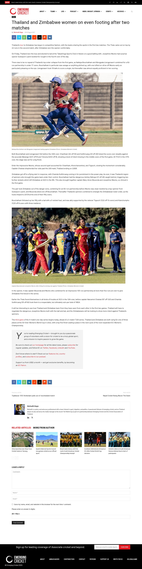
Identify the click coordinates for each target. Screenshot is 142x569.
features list (53, 354)
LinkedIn (61, 348)
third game (19, 320)
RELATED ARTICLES (21, 427)
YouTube (71, 348)
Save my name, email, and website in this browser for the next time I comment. (42, 504)
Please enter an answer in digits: (23, 509)
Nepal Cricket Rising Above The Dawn (116, 396)
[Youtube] (135, 2)
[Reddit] (120, 2)
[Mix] (44, 37)
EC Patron (22, 365)
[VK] (49, 37)
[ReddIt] (34, 37)
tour (21, 45)
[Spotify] (128, 2)
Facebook (53, 348)
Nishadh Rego (18, 32)
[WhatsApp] (24, 37)
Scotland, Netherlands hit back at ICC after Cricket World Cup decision (34, 2)
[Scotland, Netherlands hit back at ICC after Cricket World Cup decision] (95, 439)
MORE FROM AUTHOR (43, 427)
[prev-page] (13, 457)
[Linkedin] (117, 2)
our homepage (38, 345)
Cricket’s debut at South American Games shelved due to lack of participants (119, 451)
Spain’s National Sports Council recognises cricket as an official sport (46, 451)
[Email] (39, 37)
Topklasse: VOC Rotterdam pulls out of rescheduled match (33, 396)
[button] (132, 11)
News (13, 17)
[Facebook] (109, 2)
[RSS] (124, 2)
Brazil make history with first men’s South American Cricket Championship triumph (69, 451)
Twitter (45, 348)
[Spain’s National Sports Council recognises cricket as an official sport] (47, 439)
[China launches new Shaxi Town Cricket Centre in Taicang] (23, 439)
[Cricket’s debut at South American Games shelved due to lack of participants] (119, 439)
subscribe (71, 345)
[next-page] (16, 457)
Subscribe (124, 547)
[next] (90, 2)
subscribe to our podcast (35, 357)
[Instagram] (113, 2)
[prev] (86, 2)
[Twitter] (131, 2)
